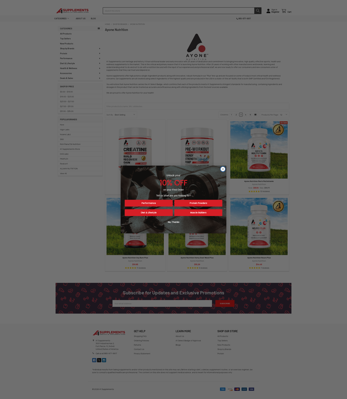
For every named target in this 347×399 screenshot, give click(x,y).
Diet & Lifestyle (149, 212)
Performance (149, 203)
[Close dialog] (223, 169)
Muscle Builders (198, 212)
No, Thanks (173, 222)
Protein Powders (198, 203)
